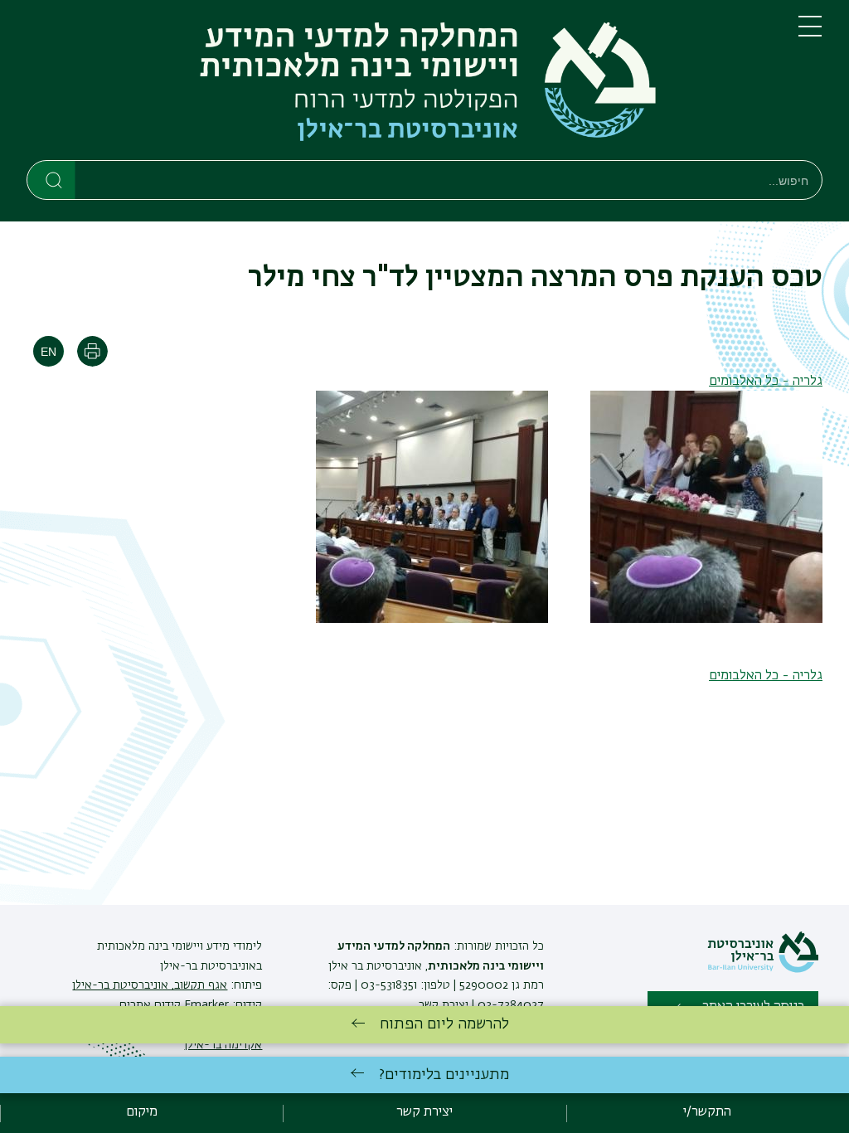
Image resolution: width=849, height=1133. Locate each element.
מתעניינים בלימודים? (444, 1074)
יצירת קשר (443, 1005)
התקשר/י (707, 1112)
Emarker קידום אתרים (174, 1005)
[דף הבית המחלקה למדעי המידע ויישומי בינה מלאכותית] (399, 83)
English (48, 351)
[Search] (51, 179)
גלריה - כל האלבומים (765, 381)
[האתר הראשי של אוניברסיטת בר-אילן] (762, 969)
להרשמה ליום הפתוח (444, 1024)
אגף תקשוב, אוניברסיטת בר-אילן (149, 985)
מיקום (142, 1112)
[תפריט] (810, 33)
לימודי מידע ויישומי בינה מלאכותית (179, 946)
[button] (706, 619)
